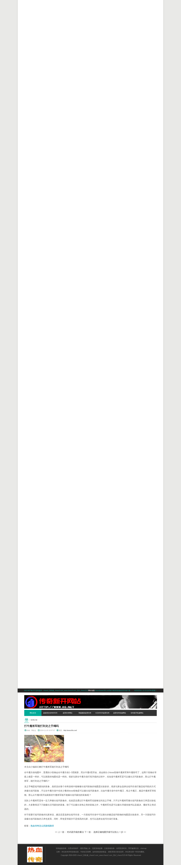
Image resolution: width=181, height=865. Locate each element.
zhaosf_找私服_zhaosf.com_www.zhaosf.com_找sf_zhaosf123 (101, 855)
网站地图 (91, 690)
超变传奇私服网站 (119, 713)
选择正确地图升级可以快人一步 (108, 832)
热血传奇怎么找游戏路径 (42, 826)
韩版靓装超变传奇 (85, 713)
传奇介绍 (34, 720)
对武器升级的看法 (75, 832)
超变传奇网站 (67, 713)
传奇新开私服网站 (137, 713)
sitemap (143, 848)
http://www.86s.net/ (70, 730)
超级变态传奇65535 (50, 713)
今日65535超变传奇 (102, 713)
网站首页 (33, 713)
